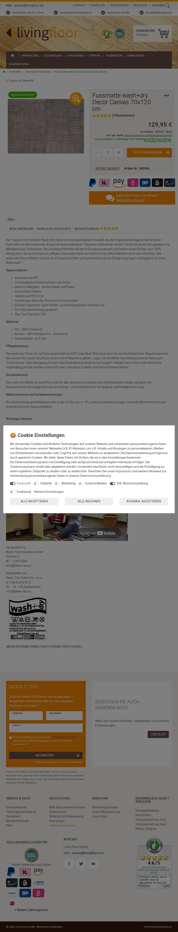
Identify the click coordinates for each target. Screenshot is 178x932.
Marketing (69, 483)
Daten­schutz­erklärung (95, 475)
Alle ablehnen (89, 501)
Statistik (46, 483)
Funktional (24, 492)
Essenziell (24, 483)
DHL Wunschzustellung (132, 483)
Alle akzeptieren (34, 501)
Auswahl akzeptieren (144, 501)
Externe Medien (96, 483)
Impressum (123, 471)
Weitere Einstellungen (49, 492)
